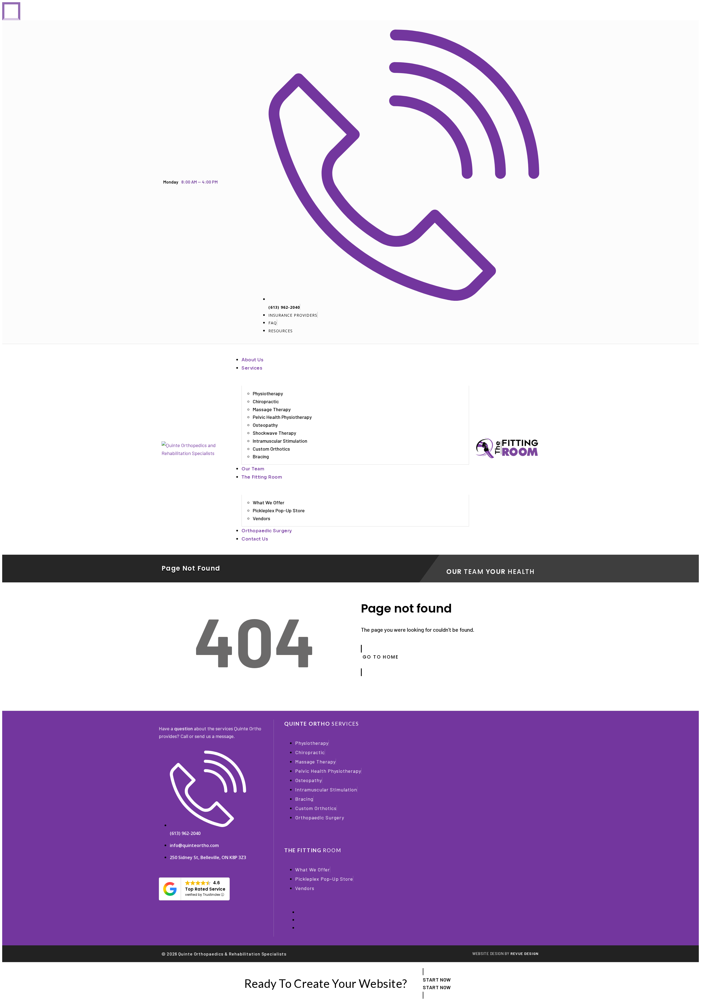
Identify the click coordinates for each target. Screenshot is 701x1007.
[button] (355, 368)
